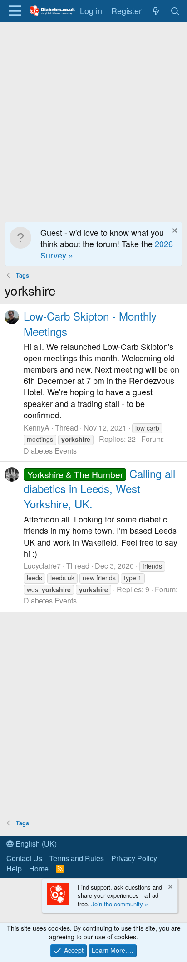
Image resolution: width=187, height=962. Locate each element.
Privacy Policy (134, 858)
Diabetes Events (50, 450)
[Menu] (15, 11)
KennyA (36, 427)
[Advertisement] (93, 119)
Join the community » (119, 904)
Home (39, 868)
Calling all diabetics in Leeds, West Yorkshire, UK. (99, 488)
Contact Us (24, 858)
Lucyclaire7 (42, 565)
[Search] (175, 10)
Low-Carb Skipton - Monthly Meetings (90, 323)
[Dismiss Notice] (173, 231)
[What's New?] (156, 10)
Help (14, 868)
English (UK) (35, 843)
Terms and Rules (76, 858)
